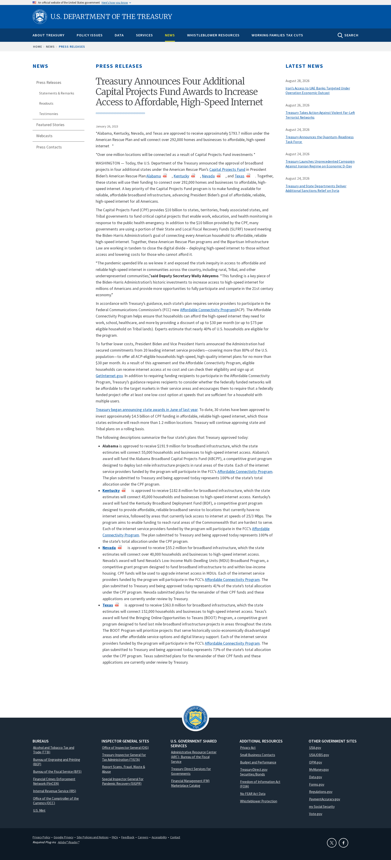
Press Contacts (49, 147)
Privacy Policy (41, 837)
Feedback (127, 837)
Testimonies (48, 114)
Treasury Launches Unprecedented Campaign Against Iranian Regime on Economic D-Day (320, 163)
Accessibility (159, 837)
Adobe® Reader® (68, 842)
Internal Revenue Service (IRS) (54, 791)
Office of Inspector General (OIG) (125, 747)
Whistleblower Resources (213, 35)
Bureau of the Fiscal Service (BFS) (57, 771)
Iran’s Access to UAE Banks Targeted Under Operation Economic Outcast (318, 90)
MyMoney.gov (319, 769)
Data (119, 35)
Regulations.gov (320, 792)
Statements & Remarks (56, 93)
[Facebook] (343, 843)
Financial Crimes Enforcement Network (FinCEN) (54, 781)
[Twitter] (331, 843)
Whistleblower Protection (258, 801)
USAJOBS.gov (319, 755)
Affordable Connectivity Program (207, 309)
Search (351, 35)
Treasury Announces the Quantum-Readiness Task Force (320, 139)
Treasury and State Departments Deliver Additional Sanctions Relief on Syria (316, 188)
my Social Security (322, 806)
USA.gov (315, 747)
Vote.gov (315, 814)
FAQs (115, 837)
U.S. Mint (39, 810)
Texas (239, 176)
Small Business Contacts (257, 755)
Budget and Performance (258, 762)
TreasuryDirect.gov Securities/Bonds (253, 771)
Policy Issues (90, 35)
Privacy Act (248, 747)
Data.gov (315, 777)
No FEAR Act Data (252, 794)
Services (144, 35)
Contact (175, 837)
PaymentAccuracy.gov (324, 799)
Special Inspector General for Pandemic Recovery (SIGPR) (122, 781)
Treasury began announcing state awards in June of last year (147, 409)
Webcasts (44, 135)
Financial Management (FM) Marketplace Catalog (190, 783)
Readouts (46, 103)
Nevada (208, 176)
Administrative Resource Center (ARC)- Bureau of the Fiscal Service (194, 757)
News (170, 35)
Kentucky (181, 176)
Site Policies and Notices (92, 837)
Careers (143, 837)
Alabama (153, 176)
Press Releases (72, 47)
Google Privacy (63, 837)
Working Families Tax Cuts (277, 35)
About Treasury (48, 35)
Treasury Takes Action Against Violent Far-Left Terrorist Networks (320, 115)
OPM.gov (315, 762)
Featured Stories (50, 124)
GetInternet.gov (109, 375)
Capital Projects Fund (227, 169)
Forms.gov (316, 784)
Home (37, 47)
